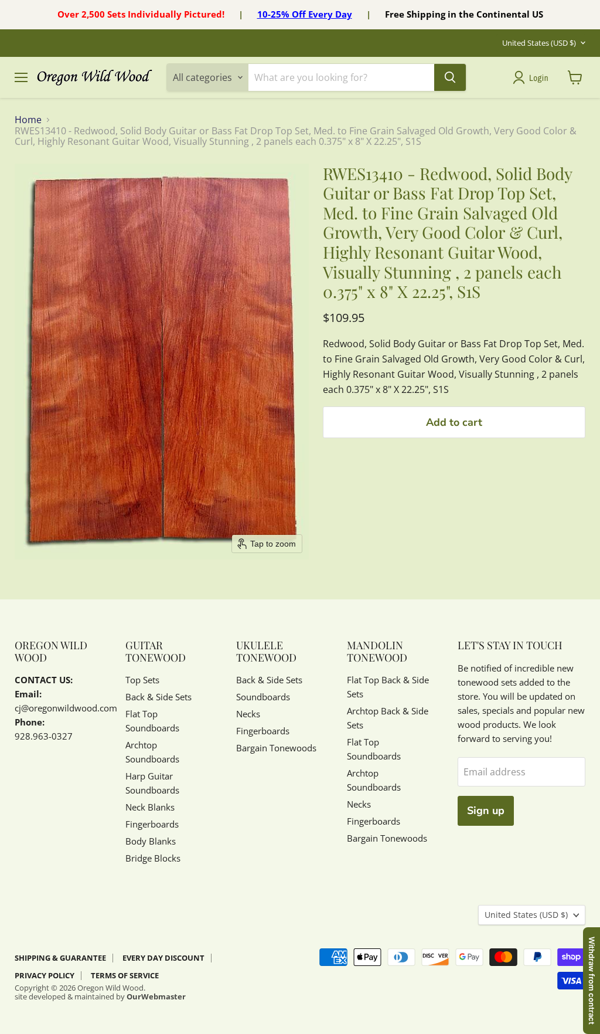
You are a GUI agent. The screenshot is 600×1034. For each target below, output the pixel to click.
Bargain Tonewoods (276, 748)
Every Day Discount (163, 957)
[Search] (450, 77)
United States (539, 43)
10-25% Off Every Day (304, 14)
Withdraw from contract (591, 981)
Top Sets (142, 680)
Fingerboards (152, 824)
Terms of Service (125, 975)
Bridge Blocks (152, 858)
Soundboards (263, 697)
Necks (248, 714)
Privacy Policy (44, 975)
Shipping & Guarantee (60, 957)
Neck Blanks (150, 807)
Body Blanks (150, 841)
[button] (533, 77)
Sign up (485, 811)
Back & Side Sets (158, 697)
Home (28, 119)
